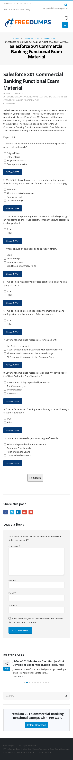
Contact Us (24, 3)
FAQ (28, 9)
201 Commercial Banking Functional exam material (27, 97)
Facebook (5, 512)
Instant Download (36, 725)
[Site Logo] (28, 22)
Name (12, 580)
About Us (10, 3)
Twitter (12, 512)
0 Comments (9, 103)
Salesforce (19, 93)
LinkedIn (18, 512)
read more (18, 676)
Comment (14, 546)
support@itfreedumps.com (55, 8)
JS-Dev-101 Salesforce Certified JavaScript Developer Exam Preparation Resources (40, 663)
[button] (67, 18)
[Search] (66, 696)
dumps (6, 93)
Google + (24, 512)
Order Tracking (14, 9)
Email (31, 512)
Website (12, 605)
